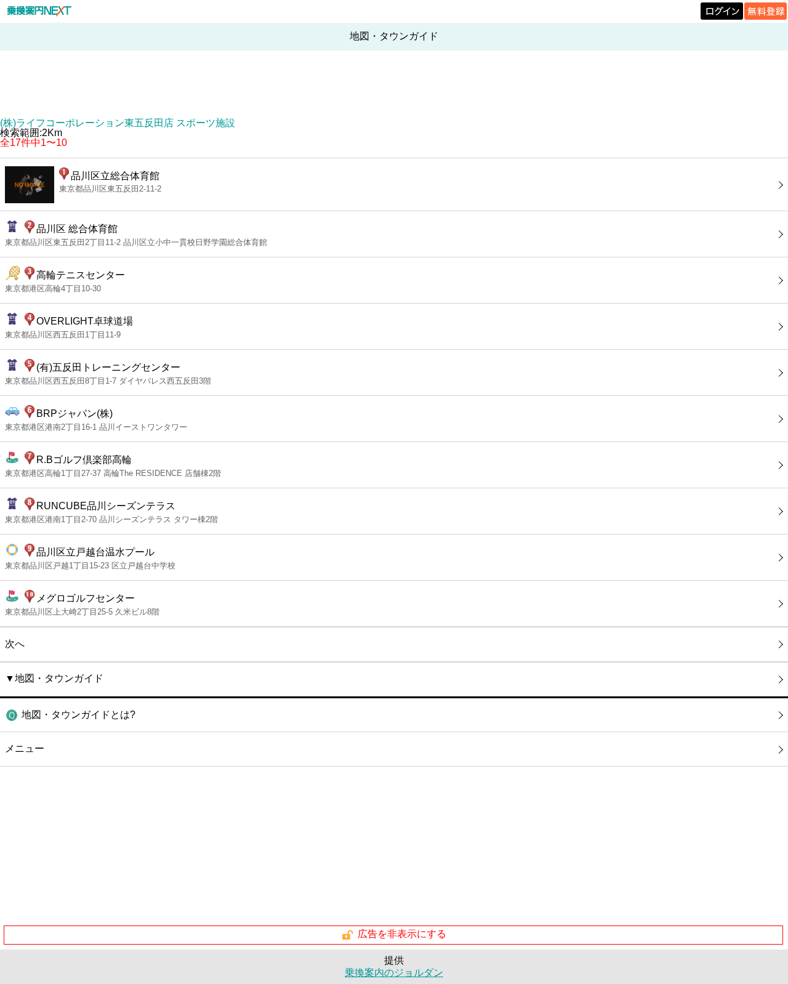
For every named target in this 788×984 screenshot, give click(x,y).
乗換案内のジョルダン (394, 972)
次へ (15, 644)
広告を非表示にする (402, 934)
